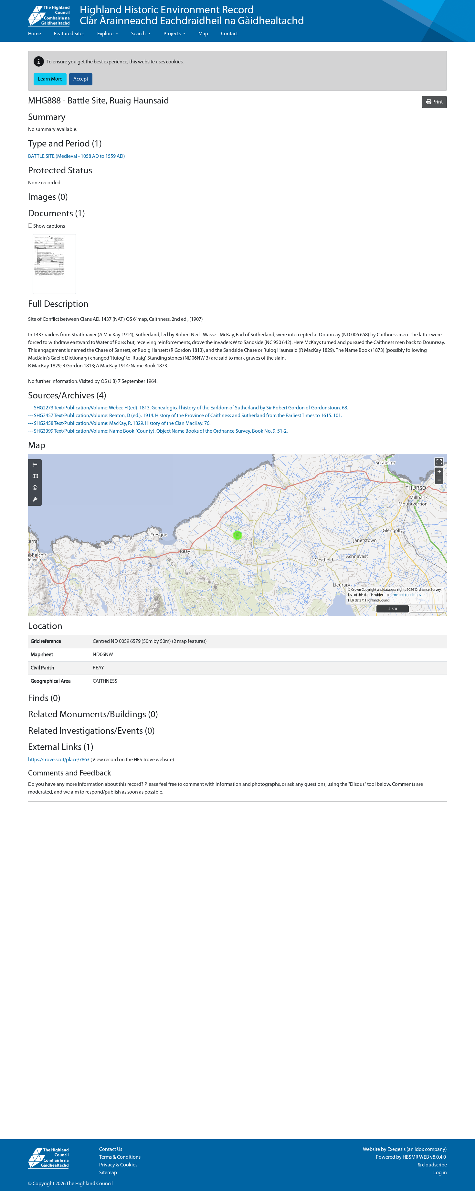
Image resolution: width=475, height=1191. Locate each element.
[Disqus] (237, 888)
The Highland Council (89, 1183)
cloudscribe (434, 1165)
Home (34, 34)
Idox (419, 1149)
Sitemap (108, 1172)
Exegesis (396, 1149)
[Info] (34, 488)
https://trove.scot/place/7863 (59, 760)
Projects (173, 34)
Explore (105, 34)
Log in (440, 1172)
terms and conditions (405, 595)
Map (203, 34)
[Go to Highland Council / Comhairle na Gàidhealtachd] (48, 13)
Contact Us (110, 1149)
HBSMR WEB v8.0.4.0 (425, 1157)
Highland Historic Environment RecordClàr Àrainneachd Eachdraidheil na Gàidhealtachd (192, 16)
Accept (80, 79)
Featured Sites (69, 34)
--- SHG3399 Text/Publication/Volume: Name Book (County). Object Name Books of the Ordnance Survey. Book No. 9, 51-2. (158, 431)
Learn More (50, 79)
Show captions (48, 226)
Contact (229, 34)
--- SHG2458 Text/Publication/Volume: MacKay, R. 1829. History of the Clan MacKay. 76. (119, 423)
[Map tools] (34, 500)
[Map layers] (34, 465)
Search (139, 34)
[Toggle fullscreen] (439, 462)
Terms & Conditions (120, 1157)
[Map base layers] (34, 477)
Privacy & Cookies (118, 1165)
